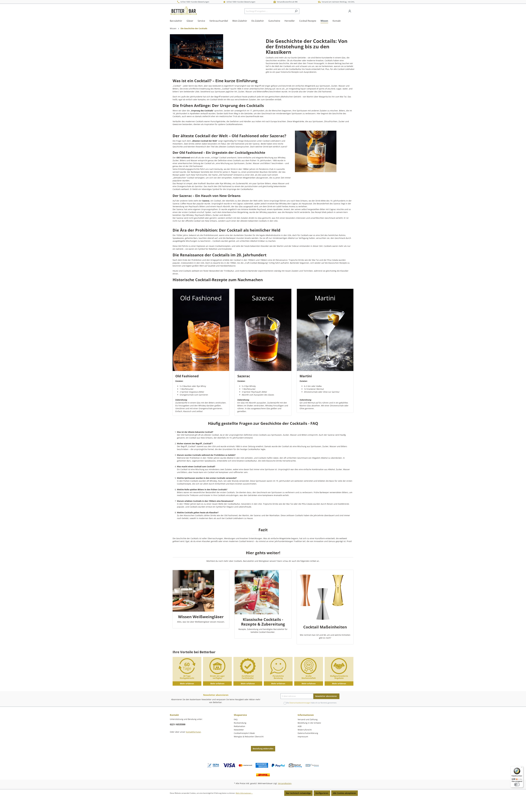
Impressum (303, 736)
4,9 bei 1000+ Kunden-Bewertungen (194, 2)
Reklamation (239, 726)
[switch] (517, 784)
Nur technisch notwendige (298, 793)
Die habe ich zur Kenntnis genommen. (311, 703)
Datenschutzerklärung (308, 733)
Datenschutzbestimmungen (300, 703)
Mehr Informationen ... (244, 793)
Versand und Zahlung (308, 719)
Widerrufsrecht (305, 729)
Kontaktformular (193, 732)
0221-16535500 (177, 724)
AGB (299, 726)
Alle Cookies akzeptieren (344, 793)
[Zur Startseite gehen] (183, 10)
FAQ (236, 719)
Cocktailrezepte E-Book (244, 733)
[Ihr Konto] (350, 11)
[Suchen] (296, 11)
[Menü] (521, 767)
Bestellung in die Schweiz (309, 723)
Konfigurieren (321, 793)
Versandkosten (284, 783)
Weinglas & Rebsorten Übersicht (249, 736)
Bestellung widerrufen (263, 748)
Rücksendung (240, 723)
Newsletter (239, 729)
